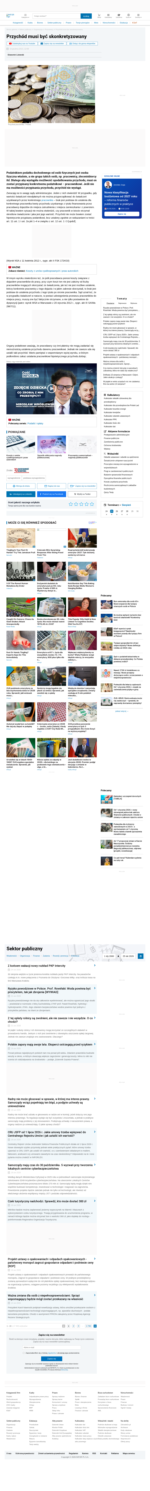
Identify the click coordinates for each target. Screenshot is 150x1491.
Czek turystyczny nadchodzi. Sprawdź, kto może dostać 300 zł (120, 349)
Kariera (85, 1453)
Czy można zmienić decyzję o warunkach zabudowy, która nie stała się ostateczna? (120, 369)
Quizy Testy (109, 492)
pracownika (47, 200)
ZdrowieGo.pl (126, 1425)
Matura (32, 1439)
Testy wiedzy (34, 1444)
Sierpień (126, 505)
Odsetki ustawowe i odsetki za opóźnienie (121, 457)
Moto (96, 23)
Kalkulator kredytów (112, 412)
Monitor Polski (57, 1427)
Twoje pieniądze (83, 23)
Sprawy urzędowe (58, 1405)
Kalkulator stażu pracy (83, 1436)
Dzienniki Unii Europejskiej (62, 1433)
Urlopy (31, 1405)
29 (132, 511)
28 (127, 511)
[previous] (63, 1326)
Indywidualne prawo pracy (39, 1396)
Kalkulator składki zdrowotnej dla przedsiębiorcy (117, 400)
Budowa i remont (127, 1405)
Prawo (68, 23)
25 (112, 511)
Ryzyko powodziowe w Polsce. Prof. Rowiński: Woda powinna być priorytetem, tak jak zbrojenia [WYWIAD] (120, 309)
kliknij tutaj (64, 1370)
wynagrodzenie (14, 478)
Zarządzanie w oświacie (38, 1436)
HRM (31, 1411)
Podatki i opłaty (35, 423)
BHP (31, 1408)
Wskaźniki (112, 453)
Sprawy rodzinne (58, 1396)
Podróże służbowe (104, 1433)
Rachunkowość (12, 1399)
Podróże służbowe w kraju (107, 1425)
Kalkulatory (113, 395)
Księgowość (18, 23)
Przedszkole (33, 1425)
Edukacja (124, 23)
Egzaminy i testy (35, 1433)
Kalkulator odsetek (82, 1433)
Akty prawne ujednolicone (61, 1436)
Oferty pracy (125, 1441)
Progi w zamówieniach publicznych (118, 471)
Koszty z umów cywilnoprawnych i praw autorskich (52, 271)
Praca (54, 1408)
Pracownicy (49, 29)
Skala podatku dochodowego (108, 1439)
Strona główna (11, 29)
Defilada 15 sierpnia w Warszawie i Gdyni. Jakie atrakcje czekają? (120, 376)
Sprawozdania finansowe (107, 1408)
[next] (95, 1326)
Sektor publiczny (54, 23)
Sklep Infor (56, 1411)
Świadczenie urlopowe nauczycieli (118, 461)
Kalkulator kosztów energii (115, 409)
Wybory (107, 449)
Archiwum (124, 1427)
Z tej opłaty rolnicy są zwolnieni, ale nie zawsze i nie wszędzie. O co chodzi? (119, 316)
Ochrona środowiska (112, 445)
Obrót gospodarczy (13, 1402)
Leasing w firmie (81, 1408)
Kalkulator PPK (110, 419)
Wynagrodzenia (35, 1399)
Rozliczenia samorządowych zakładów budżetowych (120, 487)
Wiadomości (12, 956)
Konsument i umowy (59, 1402)
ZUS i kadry (10, 1405)
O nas (8, 1453)
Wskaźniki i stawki (105, 1421)
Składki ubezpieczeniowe (107, 1430)
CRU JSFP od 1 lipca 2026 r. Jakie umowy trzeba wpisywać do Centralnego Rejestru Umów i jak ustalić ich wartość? (121, 336)
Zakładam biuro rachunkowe (108, 1396)
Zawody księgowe (13, 1408)
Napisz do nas (54, 486)
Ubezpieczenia (34, 1402)
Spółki (77, 1399)
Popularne (110, 303)
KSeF (134, 23)
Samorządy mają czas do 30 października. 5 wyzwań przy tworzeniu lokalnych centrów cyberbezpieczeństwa (121, 342)
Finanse (36, 956)
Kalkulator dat (109, 427)
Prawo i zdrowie (58, 1413)
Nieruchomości (109, 23)
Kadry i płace (11, 1436)
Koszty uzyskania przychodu (116, 482)
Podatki (9, 1396)
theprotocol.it (125, 1439)
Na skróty (125, 1421)
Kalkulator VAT (80, 1430)
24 (106, 511)
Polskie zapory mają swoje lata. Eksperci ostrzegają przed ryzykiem (120, 322)
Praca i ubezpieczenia (83, 1402)
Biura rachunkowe (105, 1393)
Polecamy (106, 790)
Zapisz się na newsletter (85, 486)
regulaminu (52, 1353)
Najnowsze (122, 303)
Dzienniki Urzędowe (59, 1430)
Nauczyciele (33, 1430)
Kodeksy (55, 1439)
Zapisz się (122, 214)
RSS (94, 1453)
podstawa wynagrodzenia (34, 478)
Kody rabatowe (126, 1430)
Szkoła (31, 1427)
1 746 (88, 1326)
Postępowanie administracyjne (116, 435)
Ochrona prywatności (24, 1453)
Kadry (30, 23)
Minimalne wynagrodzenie (107, 1427)
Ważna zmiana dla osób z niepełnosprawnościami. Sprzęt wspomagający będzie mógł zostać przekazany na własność (117, 362)
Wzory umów (125, 1433)
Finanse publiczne (111, 438)
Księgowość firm (13, 1393)
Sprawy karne (57, 1399)
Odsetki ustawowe (104, 1436)
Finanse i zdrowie (81, 1411)
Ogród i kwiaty (126, 1408)
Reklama (115, 1453)
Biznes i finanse (81, 1396)
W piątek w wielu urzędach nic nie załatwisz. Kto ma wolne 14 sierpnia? (121, 383)
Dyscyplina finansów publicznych (118, 478)
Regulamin (73, 1453)
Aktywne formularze (119, 431)
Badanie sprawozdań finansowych (118, 475)
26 (117, 511)
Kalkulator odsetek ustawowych (117, 416)
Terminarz (113, 505)
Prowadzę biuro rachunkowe (108, 1399)
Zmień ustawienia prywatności (51, 1453)
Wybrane (133, 303)
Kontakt (103, 1453)
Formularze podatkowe (129, 1436)
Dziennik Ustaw (58, 1425)
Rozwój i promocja (60, 956)
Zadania (46, 956)
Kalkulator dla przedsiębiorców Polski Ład (121, 405)
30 (137, 511)
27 (122, 511)
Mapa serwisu (129, 1453)
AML (99, 1411)
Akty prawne (57, 1421)
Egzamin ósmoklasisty (37, 1441)
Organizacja (38, 29)
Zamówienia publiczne (113, 442)
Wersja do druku (23, 486)
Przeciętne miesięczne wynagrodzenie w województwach (121, 466)
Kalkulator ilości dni (112, 423)
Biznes (40, 23)
